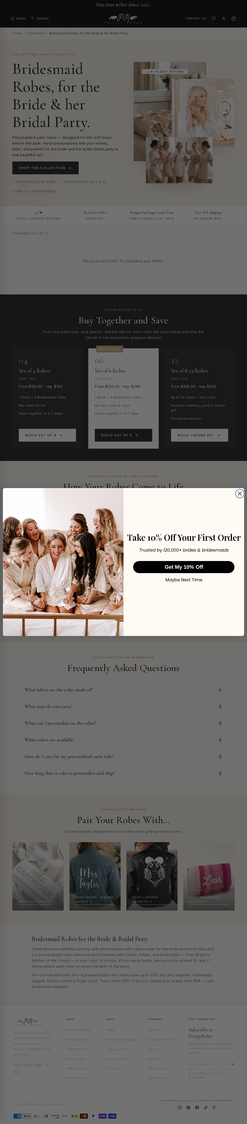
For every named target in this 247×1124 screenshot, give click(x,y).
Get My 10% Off (184, 567)
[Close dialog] (239, 493)
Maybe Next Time (183, 580)
